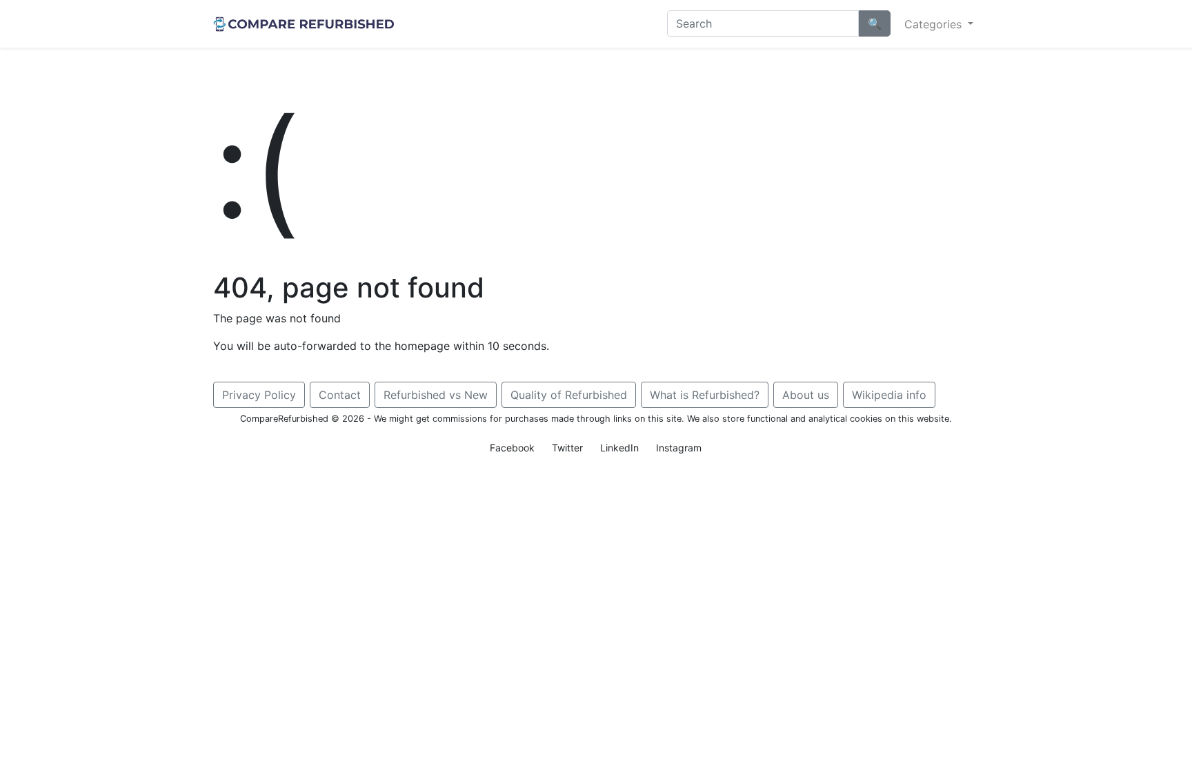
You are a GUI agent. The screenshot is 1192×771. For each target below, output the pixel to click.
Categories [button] (934, 24)
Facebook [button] (512, 447)
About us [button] (805, 395)
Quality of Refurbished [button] (568, 395)
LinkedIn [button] (619, 447)
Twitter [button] (567, 447)
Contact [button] (340, 395)
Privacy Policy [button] (259, 395)
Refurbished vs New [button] (436, 395)
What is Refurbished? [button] (704, 395)
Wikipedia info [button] (889, 395)
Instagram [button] (679, 447)
